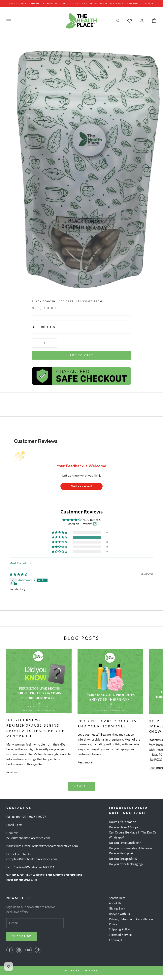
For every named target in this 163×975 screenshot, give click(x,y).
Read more (13, 772)
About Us (115, 903)
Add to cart (81, 355)
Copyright (115, 940)
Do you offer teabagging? (126, 864)
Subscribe (21, 936)
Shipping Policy (119, 929)
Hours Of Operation (122, 822)
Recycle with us (119, 914)
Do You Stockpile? (121, 853)
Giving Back (117, 908)
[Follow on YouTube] (29, 950)
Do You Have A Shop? (123, 827)
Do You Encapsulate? (123, 859)
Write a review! (81, 486)
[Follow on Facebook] (10, 950)
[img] (19, 574)
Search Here (117, 898)
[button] (60, 537)
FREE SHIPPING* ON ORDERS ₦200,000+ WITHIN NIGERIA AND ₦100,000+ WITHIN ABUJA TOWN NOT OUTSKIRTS (81, 3)
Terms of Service (120, 935)
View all (81, 786)
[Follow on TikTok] (38, 950)
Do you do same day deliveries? (130, 848)
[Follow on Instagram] (19, 950)
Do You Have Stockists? (125, 843)
